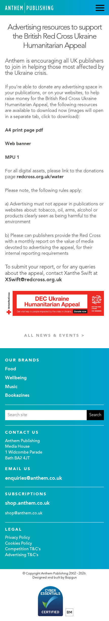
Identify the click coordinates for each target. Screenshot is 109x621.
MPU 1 (12, 157)
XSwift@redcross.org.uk (33, 280)
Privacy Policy (17, 538)
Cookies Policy (18, 544)
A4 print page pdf (24, 130)
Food (10, 369)
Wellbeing (16, 378)
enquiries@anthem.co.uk (33, 478)
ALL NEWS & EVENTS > (54, 336)
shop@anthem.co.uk (23, 513)
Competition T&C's (23, 549)
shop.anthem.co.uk (27, 503)
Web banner (18, 144)
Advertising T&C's (21, 555)
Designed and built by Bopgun (54, 577)
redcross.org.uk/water (40, 177)
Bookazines (17, 395)
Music (11, 387)
